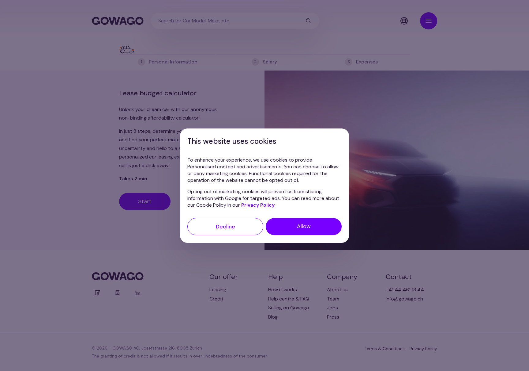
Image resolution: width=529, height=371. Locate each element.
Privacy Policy (258, 204)
